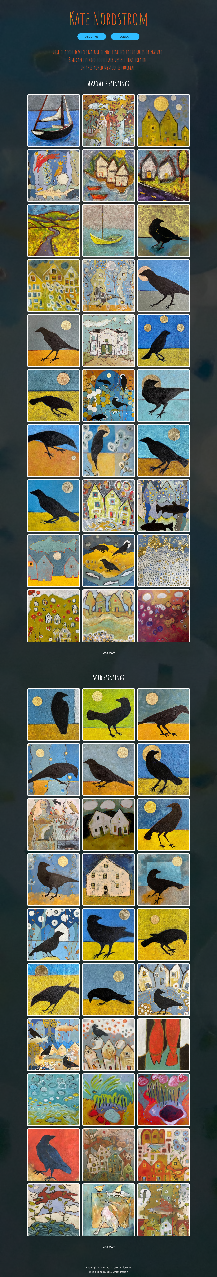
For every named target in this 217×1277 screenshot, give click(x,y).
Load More (108, 1247)
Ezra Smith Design (117, 1271)
